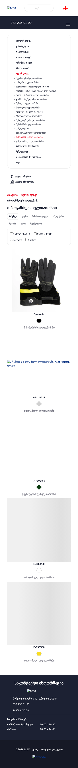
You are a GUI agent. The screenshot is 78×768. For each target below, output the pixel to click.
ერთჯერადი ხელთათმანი (29, 112)
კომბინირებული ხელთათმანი (31, 99)
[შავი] (39, 320)
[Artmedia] (39, 756)
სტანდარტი (36, 223)
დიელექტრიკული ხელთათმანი (32, 95)
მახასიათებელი (40, 216)
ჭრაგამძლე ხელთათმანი (29, 116)
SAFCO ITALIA (21, 234)
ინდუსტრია (58, 216)
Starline (32, 240)
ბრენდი (13, 216)
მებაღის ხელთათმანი (27, 103)
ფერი (25, 216)
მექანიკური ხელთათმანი (29, 78)
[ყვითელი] (39, 653)
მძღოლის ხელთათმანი (28, 107)
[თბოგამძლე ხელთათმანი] (39, 364)
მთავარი (12, 194)
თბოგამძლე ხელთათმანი (29, 137)
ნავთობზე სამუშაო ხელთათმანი (32, 86)
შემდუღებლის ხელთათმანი (30, 120)
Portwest (17, 240)
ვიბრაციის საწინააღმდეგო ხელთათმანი (37, 91)
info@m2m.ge (21, 709)
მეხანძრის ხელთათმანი (28, 124)
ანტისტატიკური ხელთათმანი (31, 133)
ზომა (23, 223)
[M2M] (11, 8)
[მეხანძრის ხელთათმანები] (39, 280)
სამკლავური (22, 128)
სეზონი (12, 223)
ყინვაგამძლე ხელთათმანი (30, 141)
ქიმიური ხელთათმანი (27, 82)
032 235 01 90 (21, 704)
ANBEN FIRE (44, 234)
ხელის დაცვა (29, 194)
